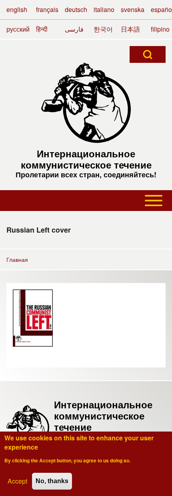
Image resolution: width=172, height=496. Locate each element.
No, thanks (52, 481)
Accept (17, 481)
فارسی (74, 29)
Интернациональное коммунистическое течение (86, 159)
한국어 (103, 29)
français (47, 9)
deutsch (76, 9)
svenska (132, 9)
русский (18, 29)
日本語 (130, 29)
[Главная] (86, 103)
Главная (17, 259)
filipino (160, 29)
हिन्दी (42, 29)
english (16, 9)
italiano (104, 9)
